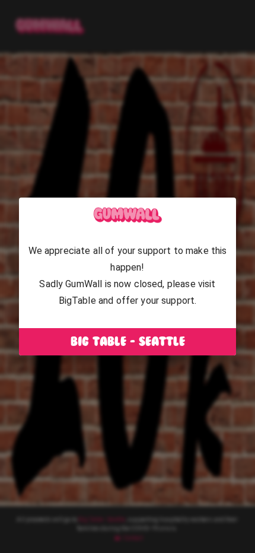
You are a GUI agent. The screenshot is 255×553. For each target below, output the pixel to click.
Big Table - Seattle (128, 341)
